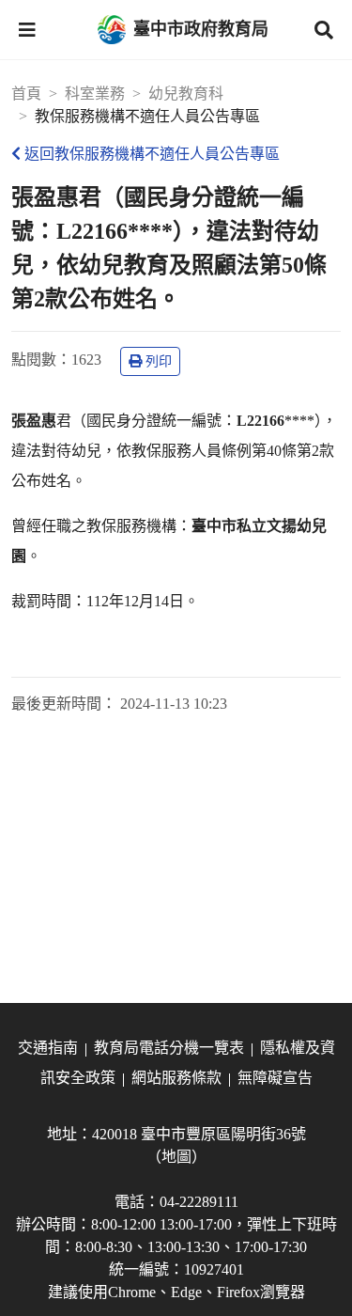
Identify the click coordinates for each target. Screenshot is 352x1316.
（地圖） (176, 1157)
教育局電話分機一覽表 (169, 1048)
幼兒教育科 (185, 94)
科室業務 (95, 94)
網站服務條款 (176, 1078)
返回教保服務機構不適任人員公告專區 (152, 154)
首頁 (26, 94)
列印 (158, 361)
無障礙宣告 (275, 1078)
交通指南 (48, 1048)
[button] (27, 30)
